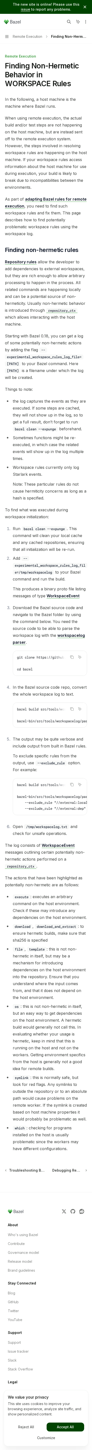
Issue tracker (18, 1351)
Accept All (65, 1427)
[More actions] (85, 21)
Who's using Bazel (23, 1235)
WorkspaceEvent (63, 595)
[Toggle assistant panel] (78, 22)
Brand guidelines (21, 1270)
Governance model (23, 1252)
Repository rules (21, 261)
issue (25, 9)
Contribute (16, 1244)
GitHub (13, 1302)
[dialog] (46, 1418)
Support (14, 1342)
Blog (11, 1293)
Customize (46, 1438)
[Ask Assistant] (80, 657)
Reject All (26, 1427)
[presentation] (50, 663)
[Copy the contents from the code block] (72, 657)
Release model (20, 1261)
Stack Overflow (20, 1369)
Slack (12, 1360)
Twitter (13, 1311)
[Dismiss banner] (85, 7)
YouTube (15, 1320)
